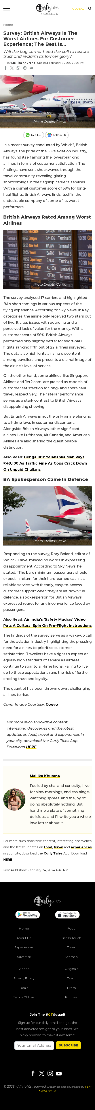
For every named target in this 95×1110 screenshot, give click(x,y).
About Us (24, 938)
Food (71, 928)
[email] (31, 68)
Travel (71, 947)
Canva (52, 704)
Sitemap (71, 957)
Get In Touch (71, 938)
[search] (89, 9)
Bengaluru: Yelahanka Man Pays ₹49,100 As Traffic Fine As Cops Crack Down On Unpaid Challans (45, 463)
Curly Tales (53, 853)
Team (71, 978)
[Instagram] (50, 1074)
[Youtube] (58, 1074)
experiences (81, 847)
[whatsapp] (18, 68)
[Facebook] (33, 1074)
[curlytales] (47, 905)
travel (58, 847)
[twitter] (12, 68)
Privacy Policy (23, 978)
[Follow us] (58, 135)
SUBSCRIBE (68, 1045)
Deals (23, 988)
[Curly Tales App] (27, 915)
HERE (7, 860)
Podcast (71, 997)
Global (78, 8)
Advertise (24, 957)
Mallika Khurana (23, 62)
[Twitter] (41, 1074)
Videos (24, 969)
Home (8, 25)
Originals (71, 969)
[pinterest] (25, 68)
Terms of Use (23, 997)
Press (71, 988)
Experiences (23, 947)
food (48, 847)
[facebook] (5, 68)
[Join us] (34, 135)
